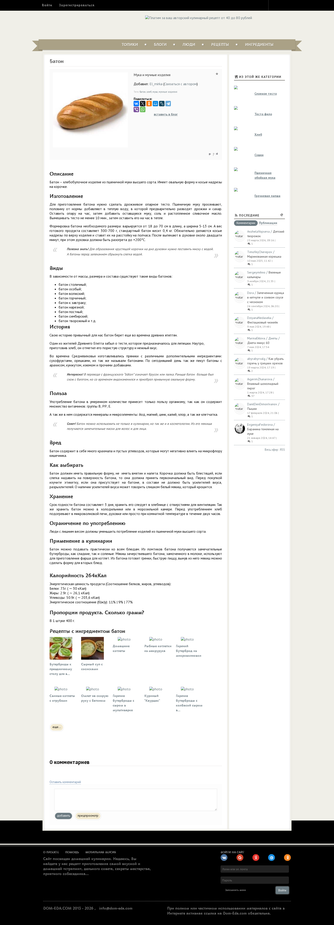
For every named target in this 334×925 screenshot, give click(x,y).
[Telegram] (168, 103)
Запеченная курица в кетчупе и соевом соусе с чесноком (265, 297)
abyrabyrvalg (256, 359)
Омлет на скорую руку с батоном (94, 698)
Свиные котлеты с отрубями (62, 698)
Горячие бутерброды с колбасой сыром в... (189, 703)
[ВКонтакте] (136, 103)
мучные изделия (168, 91)
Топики (130, 44)
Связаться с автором (180, 84)
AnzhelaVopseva (258, 231)
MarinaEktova (256, 338)
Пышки (252, 409)
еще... (56, 727)
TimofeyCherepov (259, 252)
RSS (282, 450)
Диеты (272, 338)
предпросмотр (88, 815)
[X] (142, 103)
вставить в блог (166, 114)
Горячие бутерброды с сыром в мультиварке (123, 703)
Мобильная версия (100, 852)
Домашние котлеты (121, 648)
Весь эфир (271, 450)
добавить (63, 815)
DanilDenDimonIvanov (262, 404)
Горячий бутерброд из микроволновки (188, 651)
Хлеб (258, 134)
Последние (249, 215)
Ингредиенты (259, 44)
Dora (250, 293)
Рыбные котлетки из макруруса (158, 648)
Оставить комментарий (65, 782)
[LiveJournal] (162, 103)
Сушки (259, 155)
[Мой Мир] (155, 103)
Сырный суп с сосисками (92, 666)
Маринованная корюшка (264, 256)
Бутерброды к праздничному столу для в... (61, 669)
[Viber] (136, 109)
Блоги (160, 44)
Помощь (72, 852)
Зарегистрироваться (76, 5)
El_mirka (156, 84)
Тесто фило (263, 114)
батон (143, 91)
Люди (188, 44)
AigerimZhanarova (259, 379)
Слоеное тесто (265, 94)
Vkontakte (291, 5)
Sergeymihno (256, 272)
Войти (47, 5)
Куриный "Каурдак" (152, 698)
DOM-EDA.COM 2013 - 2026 (68, 908)
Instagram (275, 5)
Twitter (283, 5)
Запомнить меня (235, 890)
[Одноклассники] (149, 103)
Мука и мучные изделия (152, 74)
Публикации (268, 223)
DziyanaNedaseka (259, 318)
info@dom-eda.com (115, 908)
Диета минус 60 (258, 343)
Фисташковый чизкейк (262, 322)
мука (155, 91)
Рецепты (220, 44)
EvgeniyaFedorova (260, 425)
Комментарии (246, 223)
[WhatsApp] (142, 109)
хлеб (149, 91)
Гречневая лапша (267, 196)
